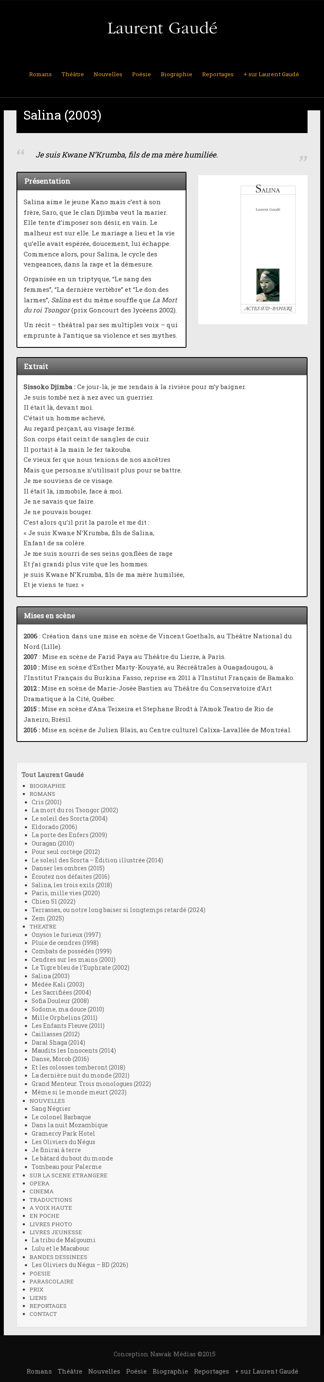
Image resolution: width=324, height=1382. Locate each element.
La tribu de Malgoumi (64, 1240)
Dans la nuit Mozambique (70, 1125)
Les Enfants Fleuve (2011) (68, 1026)
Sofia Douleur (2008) (60, 1001)
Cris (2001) (47, 802)
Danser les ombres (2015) (68, 868)
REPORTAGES (48, 1306)
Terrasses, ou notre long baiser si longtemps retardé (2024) (118, 910)
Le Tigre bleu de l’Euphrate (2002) (81, 967)
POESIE (40, 1273)
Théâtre (73, 74)
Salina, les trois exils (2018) (72, 885)
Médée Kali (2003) (58, 984)
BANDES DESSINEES (58, 1257)
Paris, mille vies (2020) (66, 893)
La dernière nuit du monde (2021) (81, 1075)
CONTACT (43, 1314)
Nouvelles (108, 74)
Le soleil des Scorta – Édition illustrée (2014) (97, 860)
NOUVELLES (47, 1101)
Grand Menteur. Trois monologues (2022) (91, 1084)
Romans (40, 74)
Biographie (176, 74)
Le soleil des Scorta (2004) (70, 818)
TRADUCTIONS (51, 1199)
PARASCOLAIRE (52, 1281)
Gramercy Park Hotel (63, 1133)
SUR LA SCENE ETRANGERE (69, 1175)
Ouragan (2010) (53, 843)
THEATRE (43, 926)
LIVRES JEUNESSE (56, 1232)
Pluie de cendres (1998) (65, 943)
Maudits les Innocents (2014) (74, 1050)
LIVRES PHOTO (51, 1224)
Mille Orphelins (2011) (64, 1018)
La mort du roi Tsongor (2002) (75, 810)
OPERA (39, 1183)
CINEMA (42, 1191)
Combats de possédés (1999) (72, 951)
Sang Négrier (51, 1109)
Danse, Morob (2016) (60, 1059)
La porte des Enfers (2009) (69, 835)
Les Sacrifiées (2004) (61, 992)
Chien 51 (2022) (54, 901)
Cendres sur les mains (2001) (74, 959)
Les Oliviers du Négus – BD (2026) (80, 1265)
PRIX (36, 1289)
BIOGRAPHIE (48, 786)
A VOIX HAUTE (51, 1207)
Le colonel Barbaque (61, 1117)
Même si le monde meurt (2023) (79, 1092)
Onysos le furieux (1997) (66, 935)
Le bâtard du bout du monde (72, 1158)
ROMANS (42, 794)
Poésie (141, 74)
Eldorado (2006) (54, 827)
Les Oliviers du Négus (63, 1142)
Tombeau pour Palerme (67, 1167)
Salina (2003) (51, 976)
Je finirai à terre (56, 1150)
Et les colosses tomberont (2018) (78, 1067)
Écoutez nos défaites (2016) (71, 876)
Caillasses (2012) (56, 1034)
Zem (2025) (48, 918)
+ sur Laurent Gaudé (271, 74)
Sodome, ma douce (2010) (68, 1009)
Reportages (218, 74)
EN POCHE (44, 1215)
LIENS (38, 1298)
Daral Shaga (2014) (58, 1042)
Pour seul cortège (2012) (66, 852)
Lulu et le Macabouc (60, 1248)
